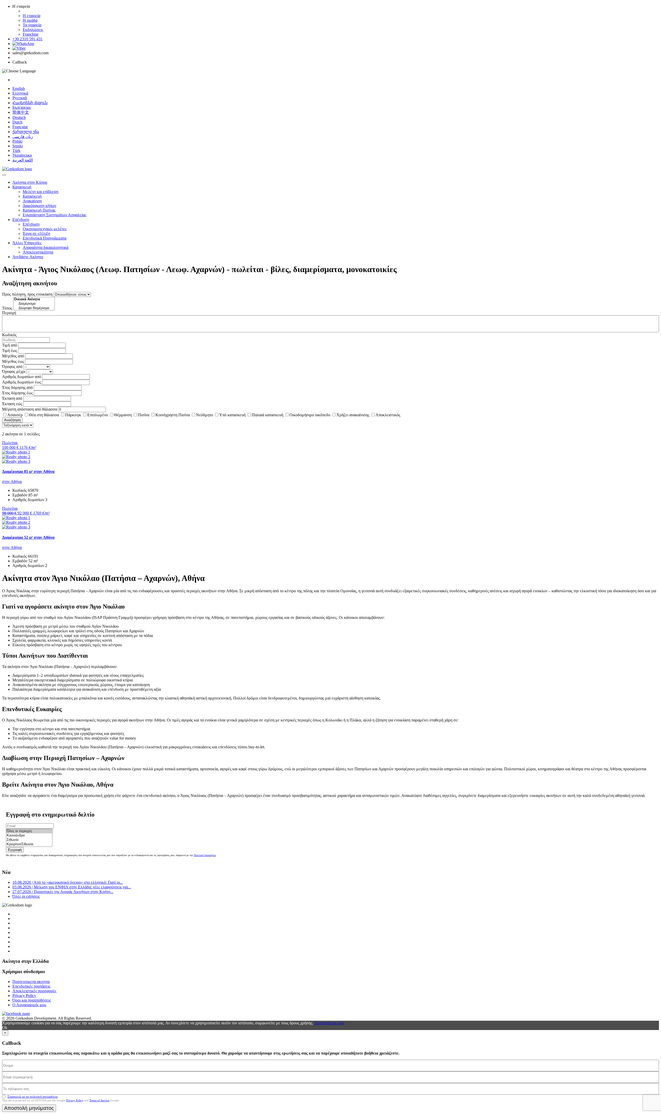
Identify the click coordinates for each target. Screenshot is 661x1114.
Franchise (30, 34)
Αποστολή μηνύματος (29, 1108)
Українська (22, 155)
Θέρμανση (123, 415)
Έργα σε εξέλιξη (36, 233)
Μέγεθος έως (13, 361)
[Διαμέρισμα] (33, 304)
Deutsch (19, 117)
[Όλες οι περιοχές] (29, 831)
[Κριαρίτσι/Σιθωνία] (29, 844)
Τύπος (7, 308)
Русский (19, 98)
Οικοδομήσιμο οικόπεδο (309, 415)
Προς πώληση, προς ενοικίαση (27, 294)
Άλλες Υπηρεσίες (27, 243)
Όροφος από (12, 366)
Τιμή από (9, 345)
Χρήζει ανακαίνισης (352, 415)
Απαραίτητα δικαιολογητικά (45, 247)
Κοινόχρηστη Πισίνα (172, 415)
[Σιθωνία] (29, 840)
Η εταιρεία (31, 15)
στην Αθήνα (12, 481)
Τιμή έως (9, 350)
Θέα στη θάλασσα (44, 415)
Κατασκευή (21, 187)
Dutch (17, 122)
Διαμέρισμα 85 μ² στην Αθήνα (28, 471)
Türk (16, 150)
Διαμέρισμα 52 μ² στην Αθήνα (28, 537)
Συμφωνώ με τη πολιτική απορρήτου (32, 1096)
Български (21, 107)
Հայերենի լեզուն (30, 103)
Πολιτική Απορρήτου (205, 855)
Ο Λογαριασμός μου (29, 1005)
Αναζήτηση (12, 420)
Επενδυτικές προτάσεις (31, 986)
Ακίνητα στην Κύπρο (29, 182)
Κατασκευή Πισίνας (39, 210)
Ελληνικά (20, 93)
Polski (17, 141)
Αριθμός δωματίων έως (21, 382)
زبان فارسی (22, 136)
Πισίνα (143, 415)
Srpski (17, 146)
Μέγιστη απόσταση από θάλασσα (29, 409)
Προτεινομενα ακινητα (31, 981)
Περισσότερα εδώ (329, 1023)
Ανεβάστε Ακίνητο (27, 257)
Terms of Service (99, 1100)
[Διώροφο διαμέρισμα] (33, 308)
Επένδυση (20, 219)
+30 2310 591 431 (27, 39)
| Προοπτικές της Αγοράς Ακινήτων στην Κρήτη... (62, 891)
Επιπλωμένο (97, 415)
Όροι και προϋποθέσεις (31, 1000)
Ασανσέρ (15, 415)
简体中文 (20, 112)
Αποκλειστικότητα (38, 252)
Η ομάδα (30, 20)
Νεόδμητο (204, 415)
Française (20, 127)
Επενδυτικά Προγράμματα (44, 238)
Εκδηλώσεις (33, 29)
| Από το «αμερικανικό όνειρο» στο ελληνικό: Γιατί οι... (67, 882)
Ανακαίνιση (32, 201)
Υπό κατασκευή (232, 415)
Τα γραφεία (32, 25)
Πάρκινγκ (73, 415)
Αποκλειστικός (387, 415)
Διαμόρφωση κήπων (39, 205)
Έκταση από (12, 398)
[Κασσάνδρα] (29, 835)
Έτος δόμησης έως (17, 393)
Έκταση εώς (12, 404)
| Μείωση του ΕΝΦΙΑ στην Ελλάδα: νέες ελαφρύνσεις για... (71, 887)
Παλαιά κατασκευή (267, 415)
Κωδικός (9, 335)
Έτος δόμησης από (17, 387)
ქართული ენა (25, 131)
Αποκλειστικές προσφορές (34, 991)
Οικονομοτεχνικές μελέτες (45, 229)
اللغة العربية (22, 160)
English (18, 88)
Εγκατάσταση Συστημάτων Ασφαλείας (54, 215)
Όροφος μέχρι (13, 371)
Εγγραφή (15, 850)
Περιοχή (9, 313)
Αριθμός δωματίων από (21, 376)
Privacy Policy (24, 995)
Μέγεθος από (13, 356)
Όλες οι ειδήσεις (26, 896)
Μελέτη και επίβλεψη (40, 191)
